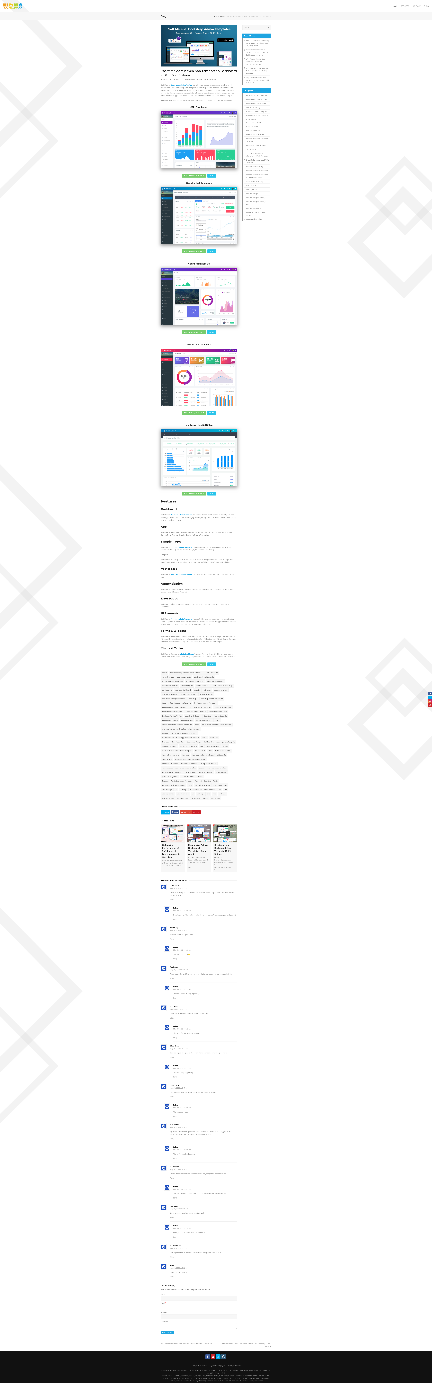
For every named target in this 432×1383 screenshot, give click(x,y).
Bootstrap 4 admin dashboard (212, 699)
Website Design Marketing (255, 198)
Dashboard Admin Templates (173, 742)
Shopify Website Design (254, 167)
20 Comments (211, 80)
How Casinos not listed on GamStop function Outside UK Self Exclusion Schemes (257, 52)
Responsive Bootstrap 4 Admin (206, 781)
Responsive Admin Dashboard (192, 776)
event (210, 750)
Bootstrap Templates (170, 720)
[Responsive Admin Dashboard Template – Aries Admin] (199, 833)
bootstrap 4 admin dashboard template (176, 703)
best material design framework (173, 699)
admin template (187, 686)
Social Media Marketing (254, 181)
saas (190, 785)
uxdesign (200, 794)
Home (216, 16)
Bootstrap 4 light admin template (174, 707)
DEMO (211, 175)
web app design (168, 798)
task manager (167, 789)
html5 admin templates (170, 755)
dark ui (204, 738)
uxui (208, 794)
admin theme (167, 690)
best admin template (169, 694)
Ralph (178, 80)
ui (176, 789)
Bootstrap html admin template (215, 716)
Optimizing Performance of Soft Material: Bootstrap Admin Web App (171, 851)
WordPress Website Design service (256, 213)
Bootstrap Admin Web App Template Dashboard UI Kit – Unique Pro (187, 1344)
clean (197, 725)
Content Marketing (253, 107)
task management (220, 785)
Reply (172, 899)
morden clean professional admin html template (179, 763)
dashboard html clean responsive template (219, 742)
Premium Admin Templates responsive (199, 772)
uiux (225, 789)
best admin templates (189, 694)
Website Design (252, 194)
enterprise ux (200, 750)
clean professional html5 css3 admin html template (180, 729)
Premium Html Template (255, 134)
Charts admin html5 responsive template (177, 725)
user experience (168, 794)
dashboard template (169, 746)
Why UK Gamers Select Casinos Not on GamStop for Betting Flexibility (257, 70)
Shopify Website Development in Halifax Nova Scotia (257, 176)
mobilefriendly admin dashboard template (190, 759)
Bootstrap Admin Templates (196, 712)
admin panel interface (170, 686)
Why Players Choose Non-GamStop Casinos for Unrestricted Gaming (255, 61)
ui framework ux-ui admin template (202, 789)
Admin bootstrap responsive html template (185, 673)
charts (217, 720)
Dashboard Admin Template (256, 111)
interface (185, 755)
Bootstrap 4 (193, 699)
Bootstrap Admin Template (193, 80)
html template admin (223, 750)
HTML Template (252, 126)
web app (222, 794)
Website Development (254, 208)
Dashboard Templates (188, 746)
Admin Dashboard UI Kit (195, 681)
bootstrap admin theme (218, 712)
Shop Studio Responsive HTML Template (257, 161)
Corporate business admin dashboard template (179, 733)
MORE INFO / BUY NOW (194, 175)
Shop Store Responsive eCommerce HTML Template (257, 154)
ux (193, 794)
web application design (200, 798)
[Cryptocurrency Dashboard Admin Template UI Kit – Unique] (225, 833)
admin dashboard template (204, 677)
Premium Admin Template (171, 772)
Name (163, 1294)
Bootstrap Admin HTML (223, 707)
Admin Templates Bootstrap (222, 686)
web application (182, 798)
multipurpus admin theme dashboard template (179, 768)
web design (215, 798)
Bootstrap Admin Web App (172, 716)
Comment (164, 1321)
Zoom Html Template (254, 219)
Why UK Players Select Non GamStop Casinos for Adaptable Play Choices (258, 80)
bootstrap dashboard (192, 716)
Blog (220, 16)
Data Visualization (212, 746)
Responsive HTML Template (256, 145)
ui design (183, 789)
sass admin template (202, 785)
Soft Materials (251, 185)
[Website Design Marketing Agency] (12, 6)
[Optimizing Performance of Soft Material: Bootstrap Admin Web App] (173, 833)
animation (207, 690)
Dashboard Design (194, 742)
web (214, 794)
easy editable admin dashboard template (177, 750)
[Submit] (269, 27)
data (201, 746)
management (167, 759)
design (225, 746)
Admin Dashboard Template (256, 95)
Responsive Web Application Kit (173, 785)
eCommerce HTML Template (257, 116)
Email (163, 1303)
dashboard (214, 738)
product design (221, 772)
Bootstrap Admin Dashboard (200, 707)
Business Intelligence (204, 720)
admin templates (202, 686)
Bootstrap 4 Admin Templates (205, 703)
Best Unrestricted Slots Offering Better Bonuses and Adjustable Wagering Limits (257, 43)
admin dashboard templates (172, 681)
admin (164, 673)
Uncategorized (251, 189)
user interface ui (183, 794)
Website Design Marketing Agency (255, 203)
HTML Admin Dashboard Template (254, 121)
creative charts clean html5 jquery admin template (180, 738)
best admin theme (206, 694)
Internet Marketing (253, 130)
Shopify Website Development (257, 171)
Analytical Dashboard (183, 690)
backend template (220, 690)
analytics (197, 690)
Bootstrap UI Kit (187, 720)
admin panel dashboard (215, 681)
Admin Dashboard (211, 673)
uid (220, 789)
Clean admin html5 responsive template (216, 725)
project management (170, 776)
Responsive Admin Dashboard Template (177, 781)
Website (164, 1313)
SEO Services (251, 149)
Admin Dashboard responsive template (176, 677)
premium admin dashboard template (212, 768)
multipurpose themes (208, 763)
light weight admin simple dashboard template (209, 755)
